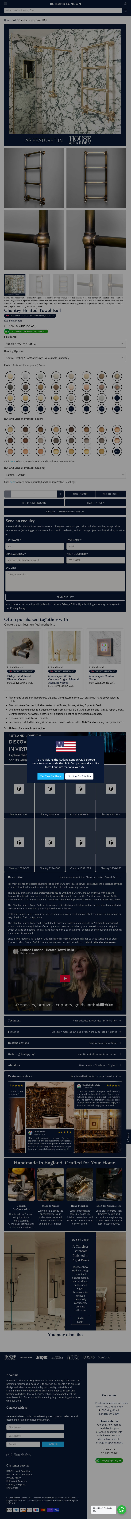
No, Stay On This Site (79, 776)
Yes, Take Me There (50, 776)
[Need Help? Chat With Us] (121, 1509)
